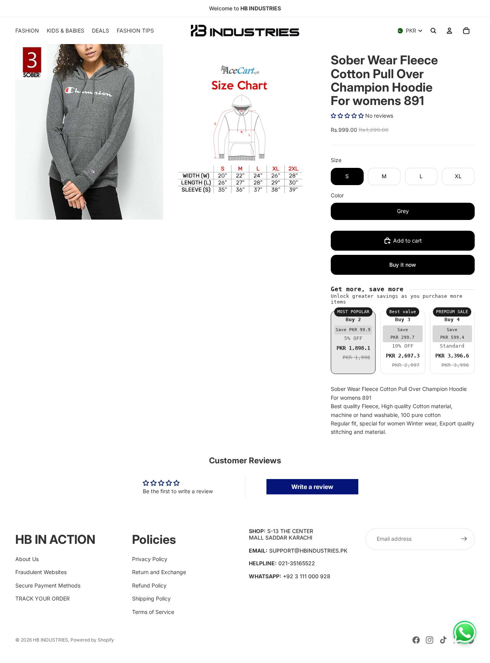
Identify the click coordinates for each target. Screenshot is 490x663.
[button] (347, 115)
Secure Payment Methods (47, 585)
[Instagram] (429, 640)
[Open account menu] (449, 30)
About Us (27, 559)
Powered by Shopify (92, 640)
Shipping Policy (151, 598)
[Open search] (433, 30)
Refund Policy (149, 585)
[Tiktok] (443, 640)
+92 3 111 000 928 (306, 576)
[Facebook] (416, 640)
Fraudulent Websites (41, 572)
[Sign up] (464, 539)
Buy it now (402, 264)
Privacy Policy (149, 559)
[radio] (353, 342)
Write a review (312, 487)
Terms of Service (153, 612)
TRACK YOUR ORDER (42, 598)
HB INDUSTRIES (50, 640)
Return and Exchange (159, 572)
